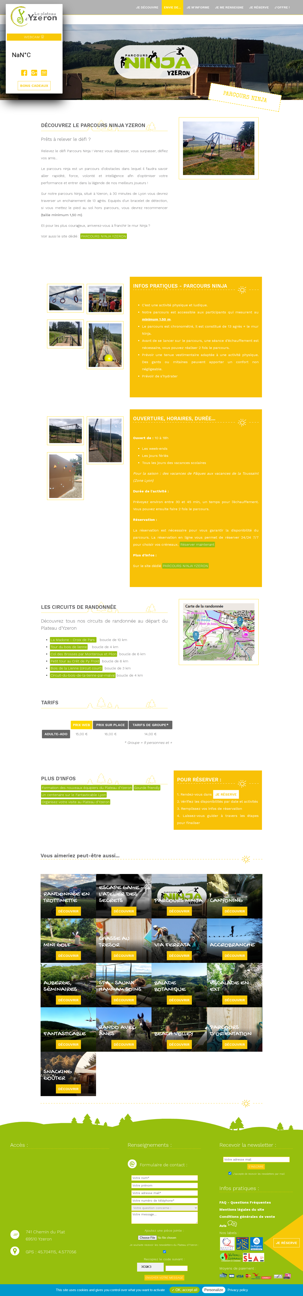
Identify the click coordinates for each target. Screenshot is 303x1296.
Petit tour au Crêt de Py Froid (75, 661)
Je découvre (147, 7)
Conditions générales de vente (247, 1216)
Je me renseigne (229, 7)
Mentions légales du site (241, 1209)
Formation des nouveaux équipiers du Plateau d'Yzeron (87, 788)
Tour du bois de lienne (69, 647)
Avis (223, 1226)
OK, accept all (186, 1290)
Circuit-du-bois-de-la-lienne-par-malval (83, 675)
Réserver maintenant (197, 544)
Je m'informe (198, 7)
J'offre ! (282, 7)
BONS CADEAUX (34, 86)
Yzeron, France (34, 55)
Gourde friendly (147, 788)
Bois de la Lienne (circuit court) (76, 668)
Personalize (213, 1290)
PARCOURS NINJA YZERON (103, 236)
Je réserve (259, 7)
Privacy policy (238, 1290)
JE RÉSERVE (226, 794)
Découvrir (68, 911)
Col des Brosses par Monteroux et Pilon (83, 654)
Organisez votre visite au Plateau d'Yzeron (76, 802)
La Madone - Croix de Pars (73, 640)
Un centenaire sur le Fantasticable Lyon (74, 795)
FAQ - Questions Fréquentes (245, 1202)
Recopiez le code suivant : (164, 1259)
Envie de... (172, 7)
